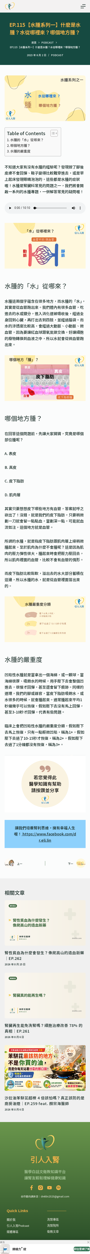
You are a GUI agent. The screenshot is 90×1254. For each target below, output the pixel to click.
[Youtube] (49, 1187)
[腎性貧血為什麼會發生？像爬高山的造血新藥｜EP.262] (45, 923)
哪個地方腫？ (20, 145)
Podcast (57, 55)
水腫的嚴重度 (20, 151)
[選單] (83, 6)
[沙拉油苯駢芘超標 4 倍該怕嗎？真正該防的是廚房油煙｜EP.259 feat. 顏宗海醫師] (45, 1068)
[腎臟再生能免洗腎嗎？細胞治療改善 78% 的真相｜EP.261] (45, 995)
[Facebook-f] (31, 1187)
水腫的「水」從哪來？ (27, 139)
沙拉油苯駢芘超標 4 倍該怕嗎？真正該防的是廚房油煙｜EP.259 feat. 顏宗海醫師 (45, 1100)
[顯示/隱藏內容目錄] (52, 133)
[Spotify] (58, 1187)
